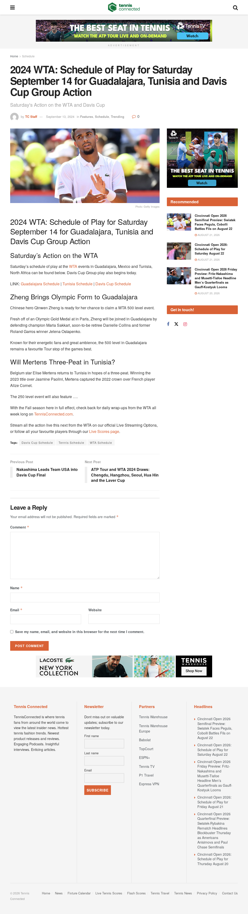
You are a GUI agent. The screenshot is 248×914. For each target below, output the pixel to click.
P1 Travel (146, 775)
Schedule (28, 56)
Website (95, 609)
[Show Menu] (12, 7)
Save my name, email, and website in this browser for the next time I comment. (79, 631)
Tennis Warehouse (153, 716)
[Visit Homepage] (124, 7)
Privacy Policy (207, 893)
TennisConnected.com (53, 414)
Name (16, 587)
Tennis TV (147, 766)
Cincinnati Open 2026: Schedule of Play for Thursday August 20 (214, 859)
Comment (19, 527)
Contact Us (230, 893)
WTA (73, 266)
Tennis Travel (160, 893)
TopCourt (146, 748)
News (59, 893)
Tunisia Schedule (77, 284)
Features (86, 116)
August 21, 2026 (208, 235)
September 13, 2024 (60, 116)
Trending (117, 116)
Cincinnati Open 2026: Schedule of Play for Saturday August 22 (211, 249)
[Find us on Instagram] (185, 324)
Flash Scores (136, 893)
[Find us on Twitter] (176, 324)
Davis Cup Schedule (113, 284)
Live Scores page (104, 431)
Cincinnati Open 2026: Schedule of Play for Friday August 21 (214, 802)
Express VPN (149, 783)
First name (91, 736)
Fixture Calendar (79, 893)
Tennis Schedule (71, 442)
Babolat (145, 739)
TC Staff (31, 116)
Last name (91, 753)
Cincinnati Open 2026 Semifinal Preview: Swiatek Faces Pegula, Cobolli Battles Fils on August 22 (215, 222)
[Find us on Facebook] (168, 324)
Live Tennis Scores (108, 893)
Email (16, 609)
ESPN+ (144, 757)
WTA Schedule (101, 442)
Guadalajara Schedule (40, 284)
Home (14, 56)
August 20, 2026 (208, 293)
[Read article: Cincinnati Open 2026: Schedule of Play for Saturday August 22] (179, 251)
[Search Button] (235, 7)
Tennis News (183, 893)
